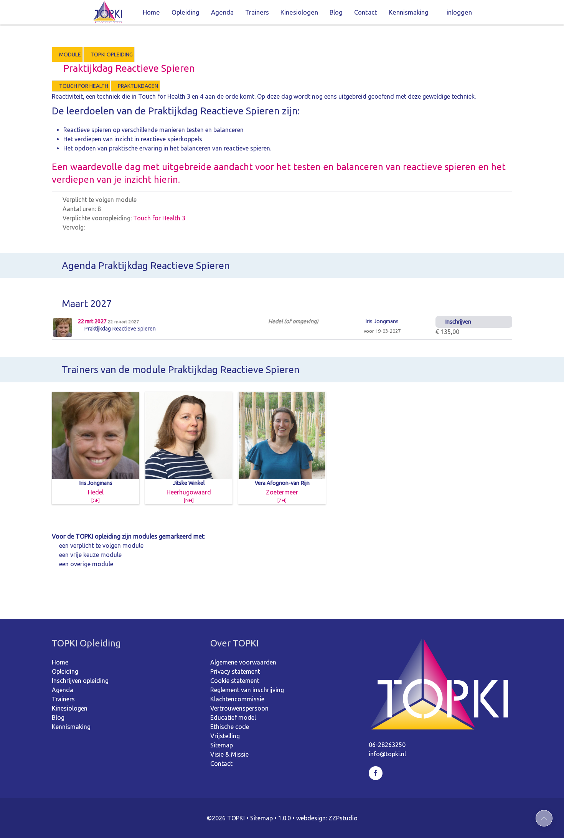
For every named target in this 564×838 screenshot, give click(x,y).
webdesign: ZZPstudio (327, 818)
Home (151, 12)
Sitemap (221, 745)
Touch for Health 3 (159, 218)
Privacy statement (235, 671)
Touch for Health (83, 86)
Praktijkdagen (137, 86)
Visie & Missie (229, 754)
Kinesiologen (299, 12)
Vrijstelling (225, 735)
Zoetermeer (282, 491)
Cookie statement (234, 680)
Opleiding (186, 12)
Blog (336, 12)
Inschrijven (457, 322)
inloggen (459, 12)
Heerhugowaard (189, 491)
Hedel (95, 491)
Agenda (222, 12)
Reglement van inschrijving (247, 689)
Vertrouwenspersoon (239, 708)
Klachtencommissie (237, 699)
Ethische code (229, 726)
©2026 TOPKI (226, 818)
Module (69, 54)
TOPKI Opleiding (111, 54)
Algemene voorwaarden (243, 662)
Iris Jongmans (381, 321)
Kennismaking (409, 12)
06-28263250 (387, 744)
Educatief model (233, 717)
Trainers (257, 12)
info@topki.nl (387, 753)
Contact (365, 12)
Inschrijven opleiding (80, 680)
